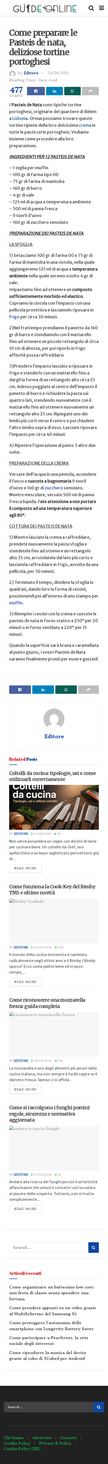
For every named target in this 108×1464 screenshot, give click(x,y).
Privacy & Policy (55, 1443)
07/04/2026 (42, 1174)
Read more (25, 868)
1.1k (60, 1061)
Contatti (68, 1438)
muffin (15, 602)
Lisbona (20, 118)
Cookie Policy (17, 1443)
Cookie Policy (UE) (22, 1449)
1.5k (60, 947)
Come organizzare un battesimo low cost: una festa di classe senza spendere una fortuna (51, 1293)
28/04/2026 (42, 1061)
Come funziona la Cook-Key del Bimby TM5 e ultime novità (52, 890)
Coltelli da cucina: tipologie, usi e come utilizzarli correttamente (52, 776)
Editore (31, 73)
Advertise (41, 1438)
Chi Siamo (14, 1438)
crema (85, 125)
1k (58, 834)
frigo (14, 316)
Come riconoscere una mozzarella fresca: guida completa (47, 1003)
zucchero (54, 487)
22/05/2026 (42, 947)
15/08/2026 (42, 834)
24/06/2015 (58, 73)
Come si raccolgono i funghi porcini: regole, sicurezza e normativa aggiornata (49, 1113)
